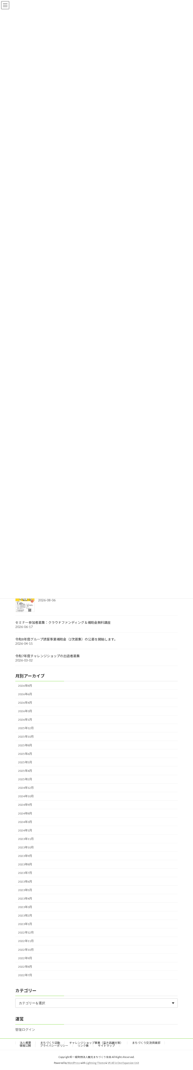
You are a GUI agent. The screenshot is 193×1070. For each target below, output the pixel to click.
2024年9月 (25, 805)
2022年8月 (25, 966)
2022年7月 (25, 975)
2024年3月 (25, 822)
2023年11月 (26, 839)
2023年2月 (25, 915)
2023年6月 (25, 881)
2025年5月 (25, 762)
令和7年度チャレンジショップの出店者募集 (47, 656)
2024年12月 (26, 787)
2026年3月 (25, 711)
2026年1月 (25, 719)
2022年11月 (26, 941)
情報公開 (25, 1045)
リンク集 (83, 1045)
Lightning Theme (95, 1063)
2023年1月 (25, 924)
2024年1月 (25, 830)
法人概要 (25, 1043)
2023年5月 (25, 890)
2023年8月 (25, 864)
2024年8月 (25, 813)
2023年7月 (25, 873)
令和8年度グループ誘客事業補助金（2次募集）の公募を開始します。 (66, 639)
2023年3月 (25, 907)
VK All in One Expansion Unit (123, 1063)
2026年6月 (25, 694)
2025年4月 (25, 771)
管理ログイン (25, 1030)
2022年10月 (26, 949)
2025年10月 (26, 737)
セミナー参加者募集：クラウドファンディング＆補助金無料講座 (63, 622)
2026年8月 (25, 685)
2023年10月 (26, 847)
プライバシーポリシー (54, 1045)
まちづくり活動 (50, 1043)
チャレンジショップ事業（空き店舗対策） (96, 1043)
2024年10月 (26, 796)
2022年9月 (25, 958)
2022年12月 (26, 932)
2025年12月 (26, 728)
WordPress (73, 1063)
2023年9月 (25, 856)
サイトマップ (106, 1045)
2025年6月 (25, 754)
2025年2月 (25, 779)
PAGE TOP (184, 1033)
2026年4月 (25, 702)
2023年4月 (25, 898)
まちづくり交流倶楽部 (146, 1043)
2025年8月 (25, 745)
